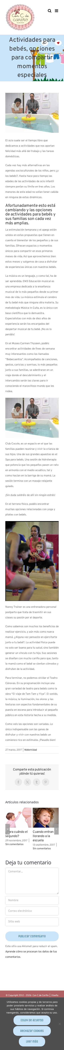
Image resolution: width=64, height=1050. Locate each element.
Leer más (32, 1041)
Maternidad (30, 749)
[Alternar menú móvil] (57, 11)
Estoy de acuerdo (32, 1020)
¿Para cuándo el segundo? (16, 834)
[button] (7, 829)
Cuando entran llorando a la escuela (43, 836)
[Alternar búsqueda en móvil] (49, 11)
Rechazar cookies (32, 1031)
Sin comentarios (14, 844)
